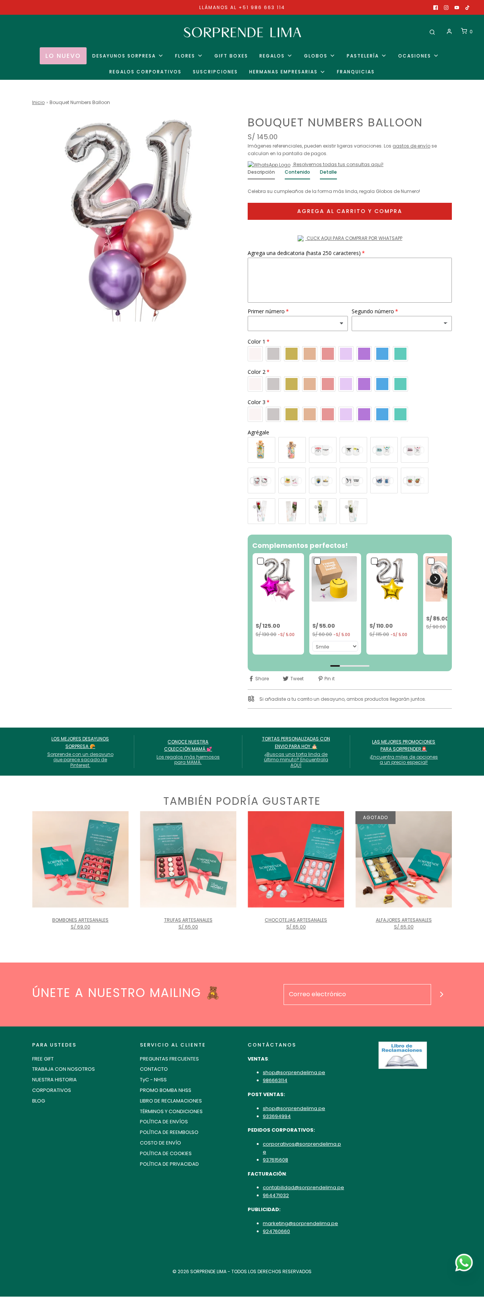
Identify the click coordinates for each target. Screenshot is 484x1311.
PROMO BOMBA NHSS (165, 1090)
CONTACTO (154, 1069)
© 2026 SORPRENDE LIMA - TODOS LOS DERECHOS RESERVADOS (242, 1271)
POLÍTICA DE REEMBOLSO (169, 1132)
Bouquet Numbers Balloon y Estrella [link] (391, 612)
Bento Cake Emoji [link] (327, 612)
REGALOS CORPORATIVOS (145, 71)
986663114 (275, 1080)
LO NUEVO (63, 55)
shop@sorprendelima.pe (294, 1072)
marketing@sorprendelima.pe (300, 1223)
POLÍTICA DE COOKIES (166, 1153)
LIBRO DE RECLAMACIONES (171, 1100)
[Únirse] (441, 994)
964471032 (276, 1195)
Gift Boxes (231, 56)
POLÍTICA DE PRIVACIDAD (169, 1164)
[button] (435, 579)
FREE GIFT (43, 1058)
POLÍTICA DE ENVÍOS (164, 1121)
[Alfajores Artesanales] (403, 859)
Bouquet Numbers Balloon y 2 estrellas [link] (278, 612)
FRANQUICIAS (356, 71)
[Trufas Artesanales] (188, 859)
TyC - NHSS (153, 1079)
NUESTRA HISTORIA (54, 1079)
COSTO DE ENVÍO (160, 1142)
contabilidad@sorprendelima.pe (303, 1187)
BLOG (38, 1100)
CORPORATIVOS (51, 1090)
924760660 (276, 1231)
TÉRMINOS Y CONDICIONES (171, 1111)
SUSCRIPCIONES (215, 71)
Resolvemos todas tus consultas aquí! (337, 164)
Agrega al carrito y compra (349, 211)
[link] (278, 579)
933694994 (277, 1116)
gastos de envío (411, 146)
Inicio (38, 102)
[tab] (261, 173)
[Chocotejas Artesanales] (296, 859)
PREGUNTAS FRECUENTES (169, 1058)
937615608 (275, 1159)
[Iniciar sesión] (449, 31)
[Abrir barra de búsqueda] (432, 32)
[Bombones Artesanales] (80, 859)
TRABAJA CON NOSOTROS (63, 1069)
